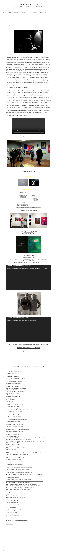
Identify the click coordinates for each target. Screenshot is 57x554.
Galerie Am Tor (29, 232)
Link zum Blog (9, 523)
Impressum (34, 12)
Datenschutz (43, 12)
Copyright (22, 12)
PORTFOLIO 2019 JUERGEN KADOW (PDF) (28, 348)
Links (28, 12)
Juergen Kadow (28, 4)
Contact (16, 12)
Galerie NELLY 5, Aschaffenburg (28, 210)
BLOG (10, 12)
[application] (28, 277)
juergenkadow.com (25, 344)
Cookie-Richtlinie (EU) (8, 16)
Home (4, 12)
